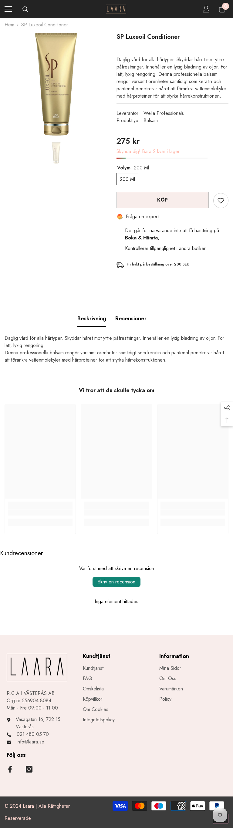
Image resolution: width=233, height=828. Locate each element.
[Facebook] (10, 769)
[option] (56, 84)
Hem (9, 24)
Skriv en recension (116, 581)
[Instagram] (29, 769)
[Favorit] (220, 200)
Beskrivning (91, 318)
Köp (162, 199)
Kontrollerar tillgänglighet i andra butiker (165, 248)
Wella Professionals (164, 113)
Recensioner (131, 318)
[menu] (8, 9)
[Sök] (25, 9)
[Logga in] (206, 9)
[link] (40, 512)
